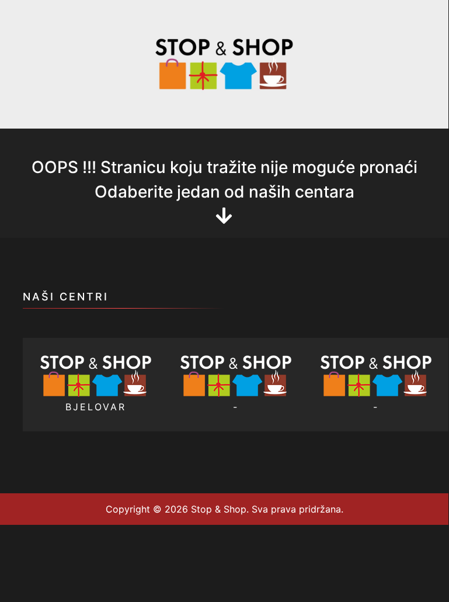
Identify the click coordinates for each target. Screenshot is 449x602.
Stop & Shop (217, 509)
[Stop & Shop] (224, 63)
